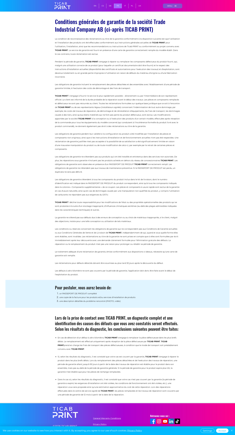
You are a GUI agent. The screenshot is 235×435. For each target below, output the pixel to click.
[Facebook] (153, 421)
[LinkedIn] (171, 421)
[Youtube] (165, 421)
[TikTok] (177, 421)
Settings (207, 430)
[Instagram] (159, 421)
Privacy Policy (134, 430)
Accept (222, 430)
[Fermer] (231, 430)
